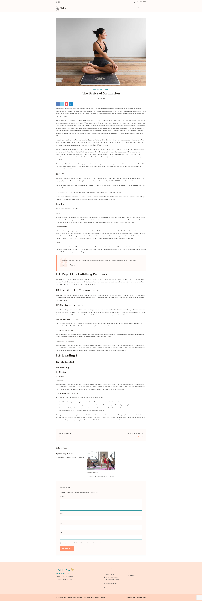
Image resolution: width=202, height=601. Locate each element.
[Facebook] (56, 2)
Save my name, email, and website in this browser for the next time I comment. (81, 543)
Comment (62, 496)
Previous (64, 437)
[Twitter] (62, 104)
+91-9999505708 (141, 2)
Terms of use (131, 598)
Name (61, 513)
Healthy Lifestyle (98, 89)
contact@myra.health (126, 2)
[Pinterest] (67, 104)
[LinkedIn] (71, 104)
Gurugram (132, 575)
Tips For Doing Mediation (134, 433)
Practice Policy (141, 598)
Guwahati (132, 578)
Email (61, 523)
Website (62, 533)
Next (139, 437)
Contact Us (142, 8)
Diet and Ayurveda (65, 433)
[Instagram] (59, 2)
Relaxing (107, 89)
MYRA (63, 8)
